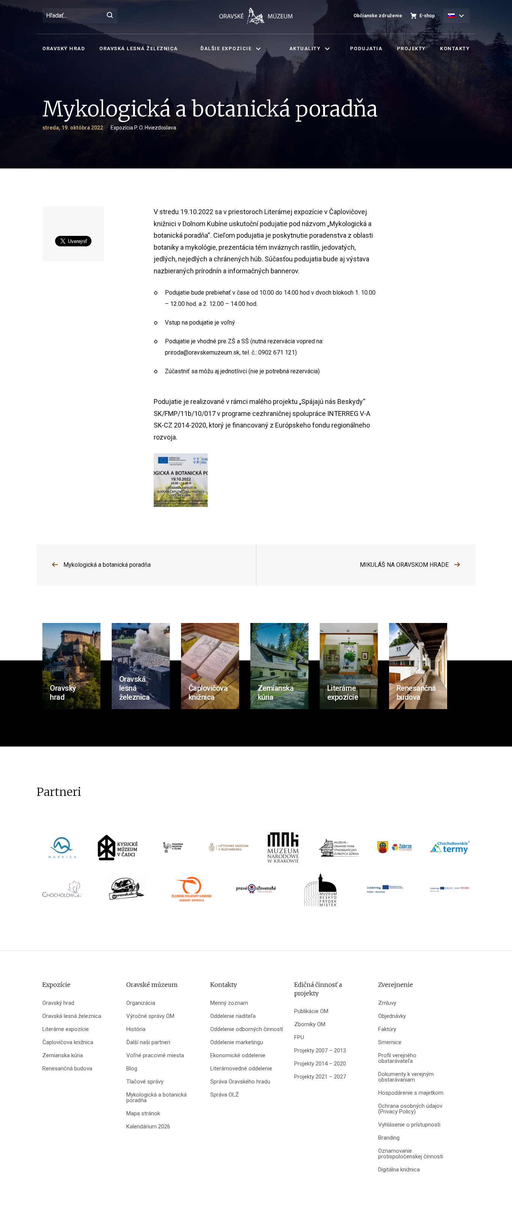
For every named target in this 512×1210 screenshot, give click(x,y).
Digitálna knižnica (399, 1170)
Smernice (389, 1042)
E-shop (427, 15)
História (135, 1029)
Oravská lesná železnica (138, 48)
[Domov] (256, 15)
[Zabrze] (394, 850)
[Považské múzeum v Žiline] (173, 850)
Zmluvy (387, 1003)
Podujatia (366, 48)
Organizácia (140, 1003)
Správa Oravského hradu (240, 1082)
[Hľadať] (109, 15)
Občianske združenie (377, 15)
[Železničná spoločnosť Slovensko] (191, 891)
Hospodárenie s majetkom (410, 1093)
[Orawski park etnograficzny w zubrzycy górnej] (339, 850)
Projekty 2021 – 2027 (320, 1077)
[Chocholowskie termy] (450, 850)
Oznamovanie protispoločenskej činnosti (410, 1153)
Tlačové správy (144, 1082)
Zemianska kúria (62, 1055)
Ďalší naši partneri (148, 1042)
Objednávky (392, 1016)
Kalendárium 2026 (148, 1127)
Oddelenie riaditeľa (233, 1016)
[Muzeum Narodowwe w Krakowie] (283, 850)
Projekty (411, 48)
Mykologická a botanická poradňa (107, 564)
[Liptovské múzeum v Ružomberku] (228, 850)
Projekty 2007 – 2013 (320, 1051)
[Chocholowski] (62, 891)
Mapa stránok (143, 1113)
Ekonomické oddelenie (237, 1055)
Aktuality (305, 48)
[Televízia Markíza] (62, 850)
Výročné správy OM (150, 1016)
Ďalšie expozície (226, 48)
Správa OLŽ (224, 1095)
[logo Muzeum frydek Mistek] (320, 891)
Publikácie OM (311, 1011)
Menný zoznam (229, 1003)
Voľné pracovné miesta (155, 1055)
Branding (389, 1138)
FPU (299, 1037)
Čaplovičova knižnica (67, 1042)
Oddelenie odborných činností (246, 1029)
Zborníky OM (309, 1024)
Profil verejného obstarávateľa (397, 1058)
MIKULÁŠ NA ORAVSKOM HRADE (404, 564)
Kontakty (455, 48)
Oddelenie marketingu (236, 1042)
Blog (131, 1068)
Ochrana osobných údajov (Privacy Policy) (410, 1109)
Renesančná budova (67, 1068)
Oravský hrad (63, 48)
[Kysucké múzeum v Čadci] (118, 850)
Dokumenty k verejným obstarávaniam (406, 1077)
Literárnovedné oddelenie (241, 1068)
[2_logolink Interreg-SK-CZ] (450, 891)
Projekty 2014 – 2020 (320, 1064)
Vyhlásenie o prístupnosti (409, 1125)
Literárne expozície (65, 1029)
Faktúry (387, 1029)
